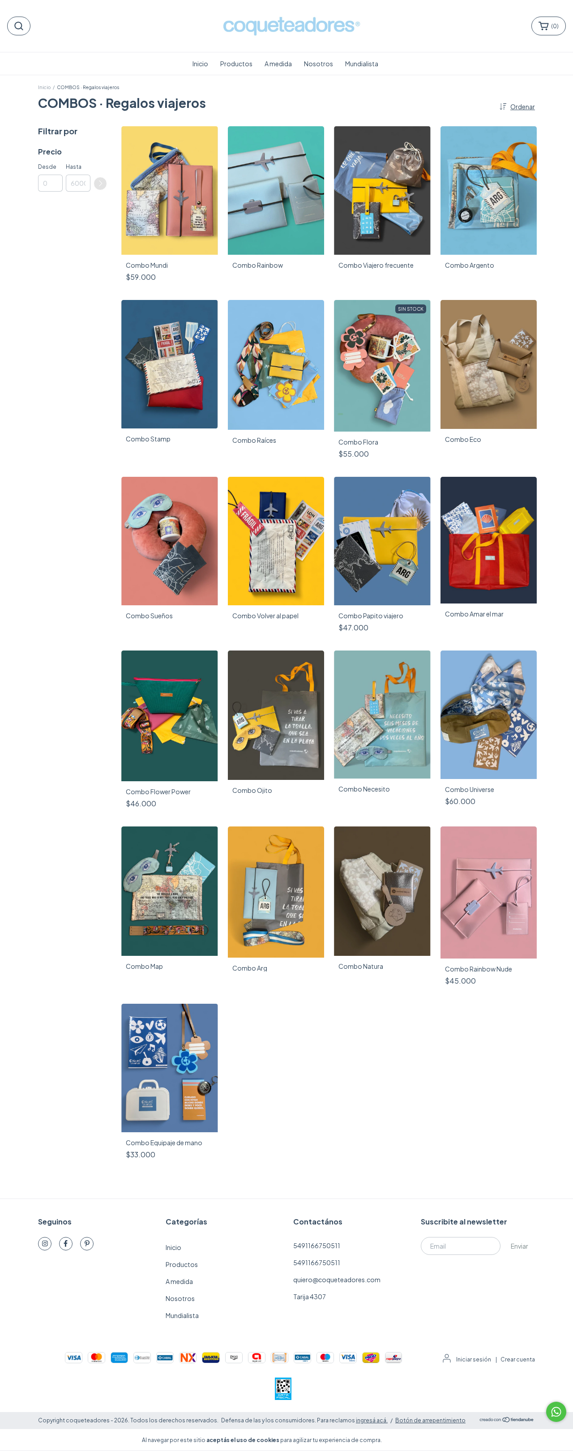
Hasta (73, 166)
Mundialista (361, 64)
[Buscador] (18, 26)
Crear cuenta (517, 1359)
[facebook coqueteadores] (66, 1243)
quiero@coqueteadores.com (337, 1280)
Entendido (409, 1439)
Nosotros (318, 64)
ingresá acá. (372, 1420)
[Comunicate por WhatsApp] (556, 1412)
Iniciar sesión (473, 1359)
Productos (236, 64)
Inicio (200, 64)
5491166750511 (316, 1245)
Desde (47, 166)
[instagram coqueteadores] (44, 1243)
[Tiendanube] (507, 1420)
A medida (278, 64)
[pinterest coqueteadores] (87, 1243)
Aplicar (100, 183)
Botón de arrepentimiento (430, 1420)
